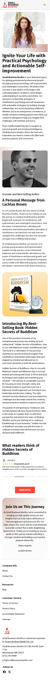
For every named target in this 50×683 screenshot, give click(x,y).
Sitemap (6, 619)
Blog (4, 589)
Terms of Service (10, 603)
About (5, 570)
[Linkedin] (15, 672)
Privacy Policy (8, 608)
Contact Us (7, 576)
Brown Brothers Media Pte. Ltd (19, 641)
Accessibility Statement (13, 614)
